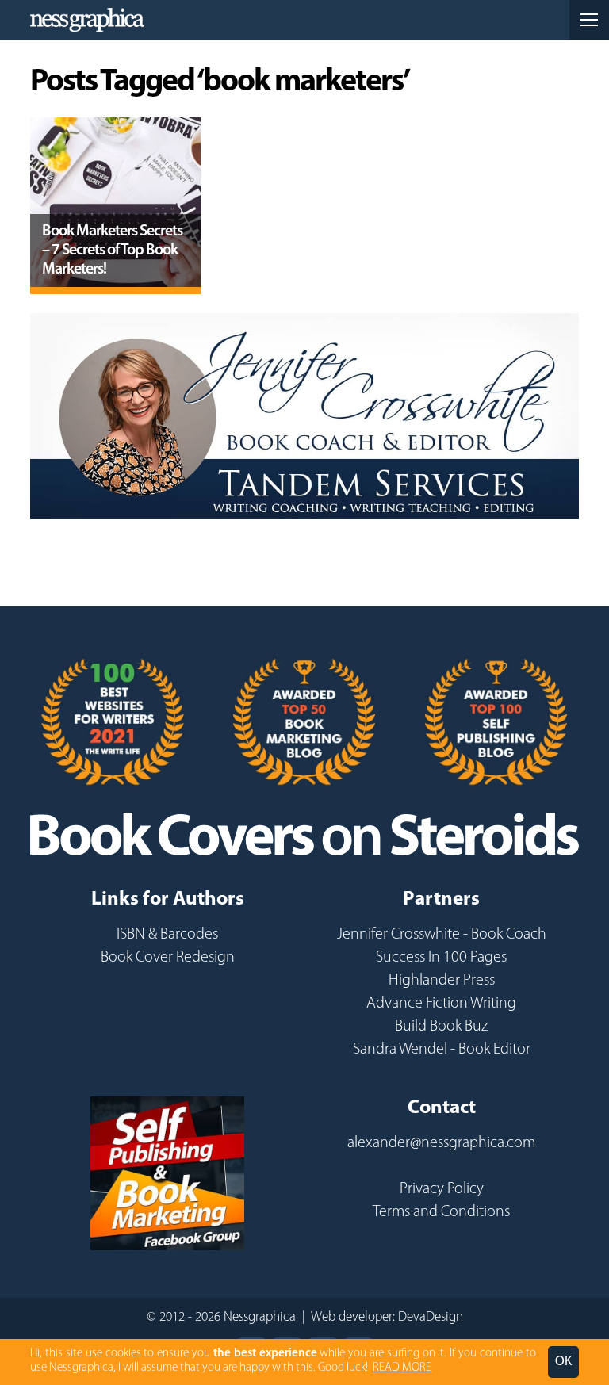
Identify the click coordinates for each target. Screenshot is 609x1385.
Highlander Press (442, 981)
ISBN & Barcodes (167, 935)
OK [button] (563, 1361)
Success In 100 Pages (441, 958)
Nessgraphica (87, 20)
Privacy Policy (442, 1189)
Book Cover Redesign (168, 958)
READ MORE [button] (402, 1368)
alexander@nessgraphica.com (441, 1143)
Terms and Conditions (441, 1212)
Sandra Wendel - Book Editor (441, 1050)
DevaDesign (430, 1317)
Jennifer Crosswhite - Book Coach (441, 935)
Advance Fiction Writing (441, 1004)
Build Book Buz (441, 1027)
